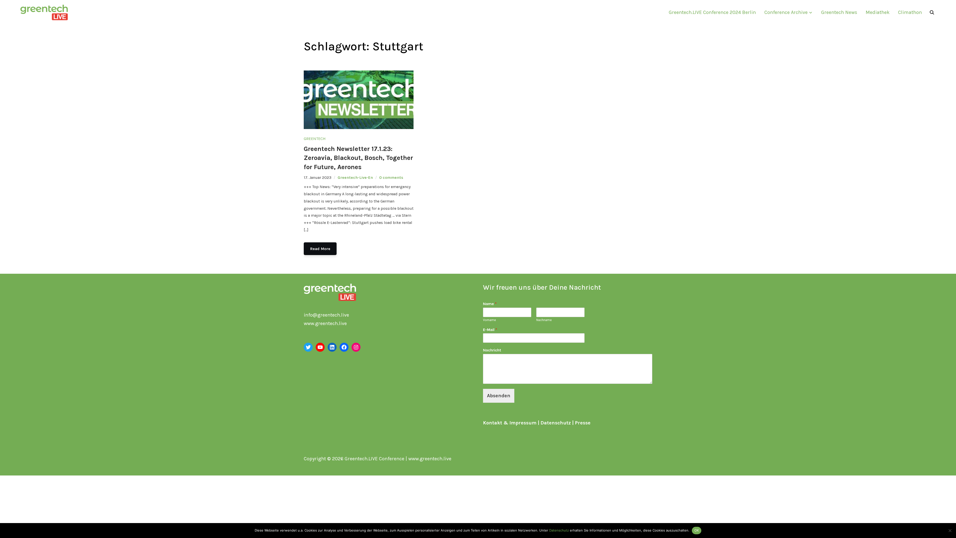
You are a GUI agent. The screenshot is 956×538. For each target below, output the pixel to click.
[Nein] (949, 530)
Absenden (498, 396)
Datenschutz (555, 423)
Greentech (315, 138)
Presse (583, 423)
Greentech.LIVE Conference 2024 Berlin (712, 12)
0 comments (391, 177)
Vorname (489, 320)
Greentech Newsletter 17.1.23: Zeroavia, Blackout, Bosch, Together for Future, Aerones (358, 158)
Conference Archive (786, 12)
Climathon (910, 12)
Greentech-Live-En (355, 177)
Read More (320, 248)
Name (490, 303)
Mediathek (878, 12)
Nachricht (492, 350)
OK (696, 530)
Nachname (544, 320)
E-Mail (490, 329)
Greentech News (839, 12)
